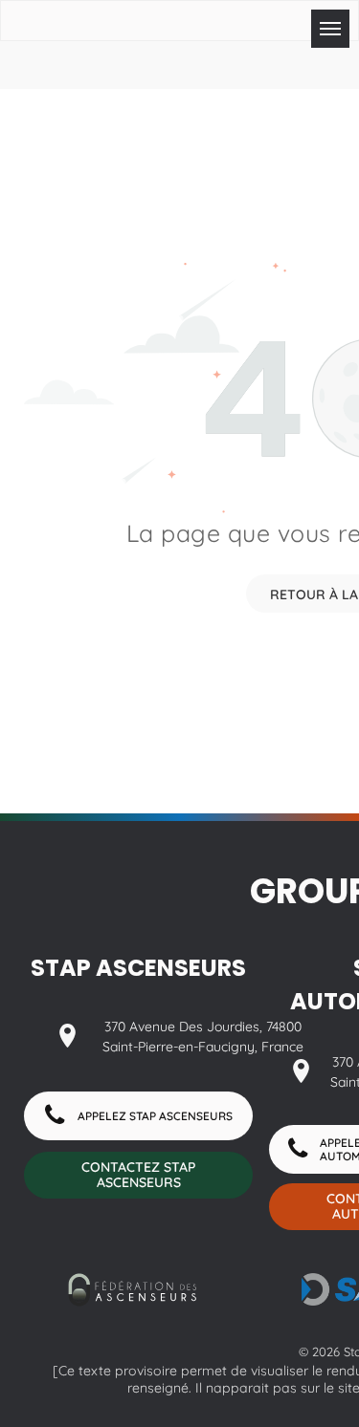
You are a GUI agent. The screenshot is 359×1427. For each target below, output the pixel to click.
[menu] (330, 29)
